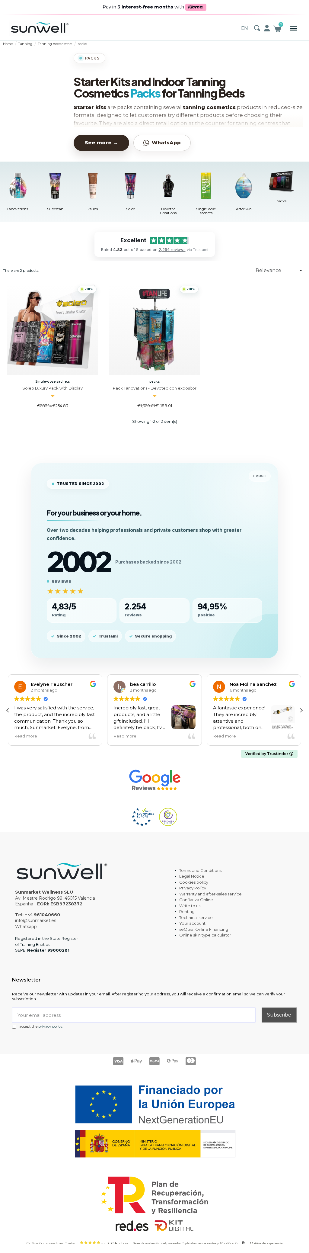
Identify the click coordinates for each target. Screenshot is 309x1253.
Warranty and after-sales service (210, 894)
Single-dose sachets (206, 211)
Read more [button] (25, 736)
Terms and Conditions (200, 870)
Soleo (130, 209)
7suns (93, 209)
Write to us (189, 905)
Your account (192, 923)
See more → (101, 143)
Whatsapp (26, 926)
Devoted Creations (168, 211)
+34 (42, 914)
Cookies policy (193, 882)
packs (281, 201)
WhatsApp (166, 143)
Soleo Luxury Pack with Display (52, 388)
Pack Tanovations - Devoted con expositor (154, 388)
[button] (294, 28)
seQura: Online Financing (203, 929)
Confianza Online (196, 899)
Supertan (55, 209)
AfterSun (244, 209)
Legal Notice (191, 876)
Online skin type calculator (205, 935)
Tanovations (17, 209)
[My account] (267, 28)
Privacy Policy (192, 887)
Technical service (196, 917)
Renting (187, 911)
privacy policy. (50, 1026)
